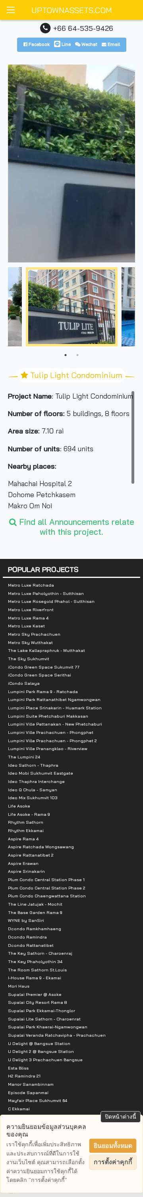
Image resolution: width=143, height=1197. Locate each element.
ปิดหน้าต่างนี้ (120, 1116)
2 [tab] (77, 355)
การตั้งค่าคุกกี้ (113, 1162)
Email (113, 44)
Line (65, 44)
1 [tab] (66, 355)
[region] (71, 449)
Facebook (38, 44)
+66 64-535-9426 (83, 28)
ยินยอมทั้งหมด (113, 1145)
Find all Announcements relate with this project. (75, 527)
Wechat (88, 44)
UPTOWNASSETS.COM (71, 10)
